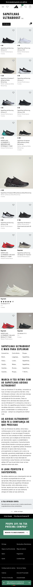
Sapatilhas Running (25, 357)
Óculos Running (15, 368)
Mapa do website (21, 549)
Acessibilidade (21, 577)
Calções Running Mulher (4, 372)
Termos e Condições (7, 577)
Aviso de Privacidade (22, 573)
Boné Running (4, 357)
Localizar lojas (21, 558)
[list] (13, 24)
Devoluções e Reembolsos (24, 544)
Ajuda (3, 558)
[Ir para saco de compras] (30, 7)
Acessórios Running (5, 353)
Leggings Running (15, 357)
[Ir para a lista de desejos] (7, 7)
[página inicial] (16, 7)
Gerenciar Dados (21, 568)
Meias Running (15, 365)
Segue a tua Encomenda (8, 549)
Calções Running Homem (4, 368)
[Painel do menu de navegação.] (3, 7)
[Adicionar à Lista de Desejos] (13, 31)
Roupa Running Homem (25, 353)
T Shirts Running (25, 372)
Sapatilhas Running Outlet (25, 368)
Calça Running (4, 361)
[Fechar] (4, 583)
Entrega (4, 544)
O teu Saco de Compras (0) (21, 516)
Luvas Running (15, 361)
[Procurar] (25, 7)
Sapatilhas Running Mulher (25, 365)
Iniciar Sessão (8, 516)
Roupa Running (15, 372)
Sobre (3, 553)
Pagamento (20, 553)
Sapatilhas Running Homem (25, 361)
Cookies (4, 573)
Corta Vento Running (15, 353)
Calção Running (4, 365)
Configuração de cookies (8, 568)
